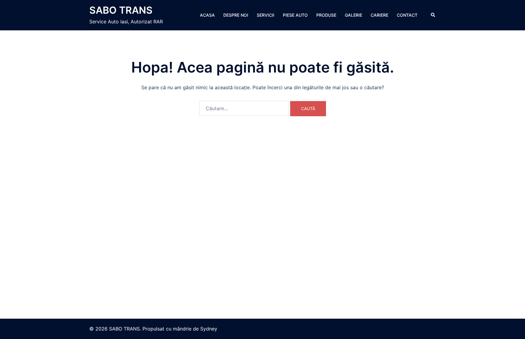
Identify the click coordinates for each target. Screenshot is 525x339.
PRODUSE (326, 15)
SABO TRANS (121, 10)
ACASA (207, 15)
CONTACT (407, 15)
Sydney (208, 329)
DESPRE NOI (235, 15)
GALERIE (353, 15)
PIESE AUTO (295, 15)
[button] (433, 15)
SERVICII (265, 15)
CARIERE (379, 15)
